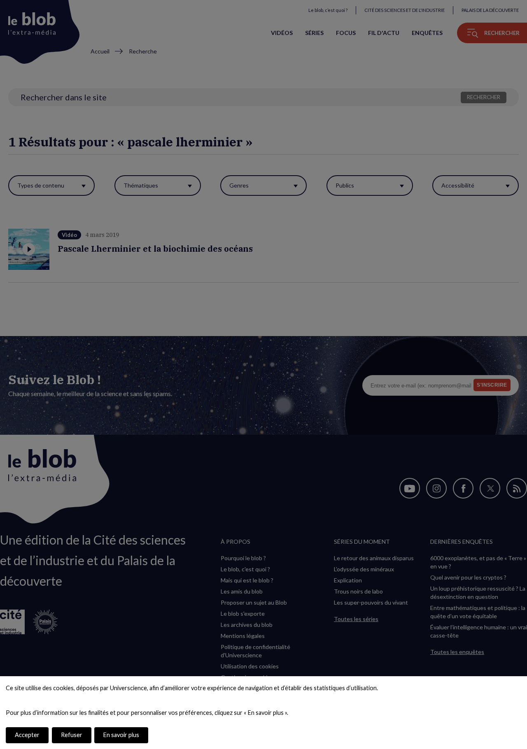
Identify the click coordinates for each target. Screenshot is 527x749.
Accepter (27, 734)
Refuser (71, 734)
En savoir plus (121, 734)
